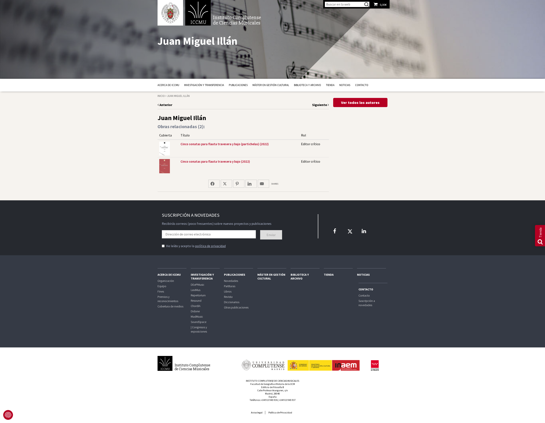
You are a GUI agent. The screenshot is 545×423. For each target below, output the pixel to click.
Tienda (330, 85)
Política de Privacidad (280, 412)
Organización (166, 281)
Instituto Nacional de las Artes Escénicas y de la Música (323, 363)
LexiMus (195, 290)
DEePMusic (197, 285)
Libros (227, 291)
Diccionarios (231, 302)
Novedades (231, 281)
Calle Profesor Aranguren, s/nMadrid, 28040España (272, 393)
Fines (161, 291)
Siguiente (320, 105)
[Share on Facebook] (214, 184)
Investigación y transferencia (204, 85)
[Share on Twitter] (226, 184)
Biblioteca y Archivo (307, 85)
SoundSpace (198, 322)
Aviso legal (256, 412)
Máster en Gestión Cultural (270, 85)
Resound (196, 301)
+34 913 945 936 (269, 400)
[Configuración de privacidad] (8, 415)
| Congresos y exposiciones (199, 329)
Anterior (165, 105)
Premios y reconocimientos (168, 299)
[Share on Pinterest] (238, 184)
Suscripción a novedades (367, 303)
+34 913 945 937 (287, 400)
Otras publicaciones (236, 307)
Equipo (162, 286)
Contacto (361, 85)
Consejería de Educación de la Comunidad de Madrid (374, 365)
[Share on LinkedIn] (251, 184)
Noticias (344, 85)
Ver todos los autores (360, 102)
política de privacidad (210, 246)
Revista (228, 297)
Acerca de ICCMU (168, 85)
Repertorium (198, 295)
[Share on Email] (263, 184)
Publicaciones (238, 85)
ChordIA (195, 306)
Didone (195, 311)
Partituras (229, 286)
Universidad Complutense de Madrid (170, 13)
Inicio (161, 96)
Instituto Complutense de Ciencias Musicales (198, 13)
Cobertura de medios (170, 306)
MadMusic (197, 316)
